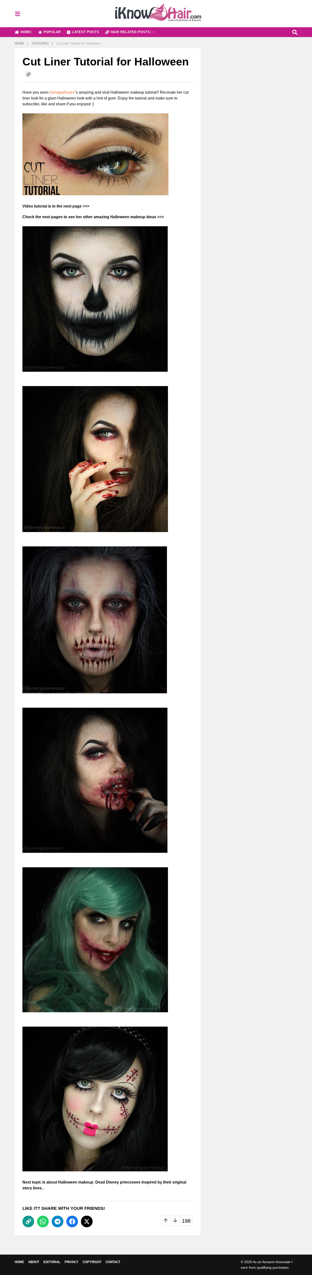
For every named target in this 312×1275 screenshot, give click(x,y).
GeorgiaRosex (62, 92)
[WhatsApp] (43, 1221)
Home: (26, 32)
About (33, 1262)
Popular (52, 32)
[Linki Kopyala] (28, 74)
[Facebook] (72, 1221)
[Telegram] (57, 1221)
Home (19, 1262)
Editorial (51, 1262)
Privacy (71, 1262)
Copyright (92, 1262)
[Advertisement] (252, 82)
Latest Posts (85, 32)
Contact (113, 1262)
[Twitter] (87, 1221)
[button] (17, 13)
